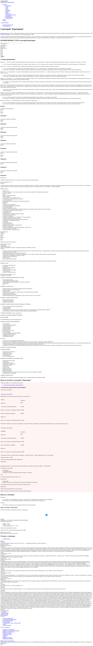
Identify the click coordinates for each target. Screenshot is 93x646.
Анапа (7, 6)
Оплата (4, 20)
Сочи (7, 7)
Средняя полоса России (11, 14)
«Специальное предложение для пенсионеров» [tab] (13, 385)
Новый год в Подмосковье (8, 629)
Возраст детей (4, 48)
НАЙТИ (2, 56)
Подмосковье (8, 5)
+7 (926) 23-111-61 (4, 614)
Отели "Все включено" (8, 620)
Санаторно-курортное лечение (9, 619)
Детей (2, 46)
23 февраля (5, 635)
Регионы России (9, 17)
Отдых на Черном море (8, 618)
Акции (4, 624)
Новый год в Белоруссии (8, 631)
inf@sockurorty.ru (4, 615)
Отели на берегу (6, 621)
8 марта (4, 636)
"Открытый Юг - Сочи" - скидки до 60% (12, 623)
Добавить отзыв (6, 538)
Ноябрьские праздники (8, 638)
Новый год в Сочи (7, 633)
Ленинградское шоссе (5, 33)
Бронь (2, 644)
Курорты (5, 4)
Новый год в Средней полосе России (11, 630)
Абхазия (7, 11)
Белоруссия (8, 13)
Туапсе (7, 9)
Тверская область (6, 25)
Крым (7, 12)
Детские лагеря (9, 18)
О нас (4, 19)
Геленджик (8, 10)
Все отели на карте (7, 625)
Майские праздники (7, 637)
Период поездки (4, 43)
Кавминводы (8, 15)
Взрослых (3, 45)
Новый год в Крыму (7, 634)
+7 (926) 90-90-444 (4, 22)
